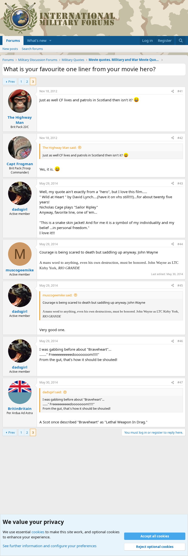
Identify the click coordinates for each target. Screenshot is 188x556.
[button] (50, 40)
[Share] (172, 91)
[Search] (181, 40)
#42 (180, 138)
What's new (37, 40)
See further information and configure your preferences (49, 545)
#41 (180, 91)
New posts (10, 48)
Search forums (32, 48)
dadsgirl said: (52, 392)
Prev (11, 81)
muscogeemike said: (57, 295)
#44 (180, 244)
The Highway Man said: (59, 147)
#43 (180, 183)
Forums (13, 40)
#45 (180, 285)
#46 (180, 341)
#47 (180, 382)
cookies (38, 531)
